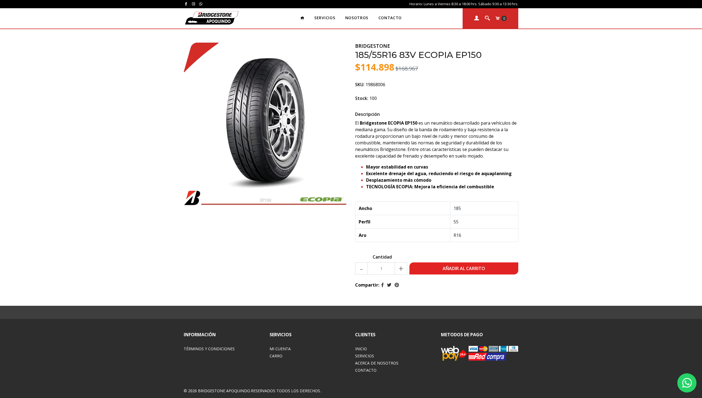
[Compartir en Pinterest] (397, 285)
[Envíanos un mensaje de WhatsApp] (687, 383)
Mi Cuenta (280, 348)
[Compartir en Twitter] (389, 285)
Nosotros (356, 17)
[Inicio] (302, 18)
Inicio (361, 348)
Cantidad (382, 257)
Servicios (324, 17)
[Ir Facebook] (186, 3)
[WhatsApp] (201, 3)
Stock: (361, 98)
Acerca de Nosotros (376, 363)
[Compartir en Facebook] (382, 285)
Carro (276, 355)
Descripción (367, 114)
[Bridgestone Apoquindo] (211, 18)
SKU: (359, 85)
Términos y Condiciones (209, 348)
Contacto (390, 17)
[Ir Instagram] (193, 3)
